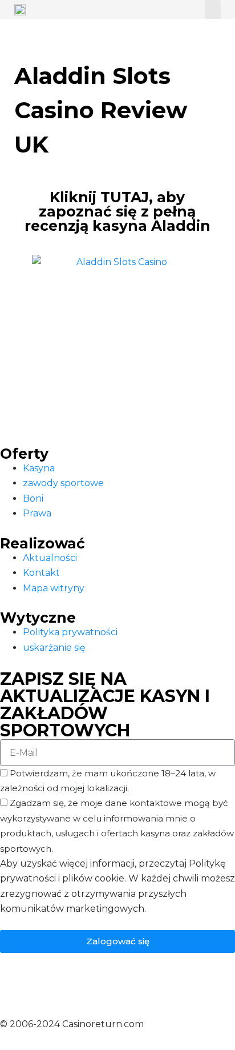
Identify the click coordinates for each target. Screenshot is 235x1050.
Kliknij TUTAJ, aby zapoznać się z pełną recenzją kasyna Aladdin (117, 211)
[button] (213, 9)
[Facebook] (14, 982)
